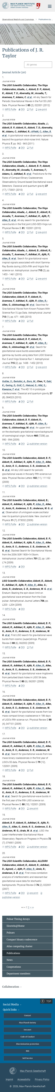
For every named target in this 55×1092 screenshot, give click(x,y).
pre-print (42, 109)
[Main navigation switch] (50, 6)
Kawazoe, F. (8, 389)
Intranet (27, 1030)
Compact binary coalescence (22, 939)
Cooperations (14, 966)
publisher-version (38, 443)
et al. (29, 97)
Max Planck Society (27, 1023)
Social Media (11, 1004)
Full (31, 109)
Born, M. (31, 381)
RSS (27, 1051)
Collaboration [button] (11, 986)
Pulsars (11, 932)
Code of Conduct (28, 1037)
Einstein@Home (15, 926)
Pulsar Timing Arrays (18, 919)
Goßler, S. (7, 381)
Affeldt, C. (36, 131)
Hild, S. (42, 385)
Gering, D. (11, 385)
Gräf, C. (21, 385)
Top (48, 1001)
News (10, 960)
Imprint (9, 1079)
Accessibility (23, 1079)
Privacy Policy (42, 1079)
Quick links (10, 1009)
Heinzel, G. (31, 385)
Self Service (27, 1058)
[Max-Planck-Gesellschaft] (14, 1071)
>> (33, 907)
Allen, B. (47, 131)
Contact (27, 1015)
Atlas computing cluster (19, 946)
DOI (23, 109)
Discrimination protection (27, 1044)
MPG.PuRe (10, 109)
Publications (13, 953)
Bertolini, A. (20, 381)
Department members (18, 973)
